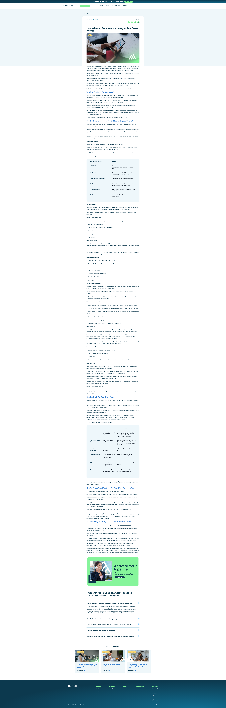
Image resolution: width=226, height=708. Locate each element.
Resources (124, 5)
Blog (90, 35)
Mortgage (98, 691)
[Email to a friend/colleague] (138, 22)
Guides (153, 695)
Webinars (154, 693)
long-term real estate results (124, 525)
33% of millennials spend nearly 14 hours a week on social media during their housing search (116, 100)
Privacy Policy (83, 704)
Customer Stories (116, 5)
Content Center (87, 13)
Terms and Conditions (73, 704)
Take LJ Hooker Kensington (99, 513)
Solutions (101, 5)
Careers (111, 691)
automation (128, 545)
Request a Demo (85, 6)
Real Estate (98, 688)
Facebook (157, 700)
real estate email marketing (103, 545)
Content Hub (155, 688)
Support (107, 5)
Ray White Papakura (115, 514)
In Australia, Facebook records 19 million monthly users (106, 110)
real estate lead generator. (92, 68)
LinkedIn (152, 700)
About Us (111, 688)
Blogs (153, 691)
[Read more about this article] (113, 1)
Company (112, 686)
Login (77, 6)
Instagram (154, 700)
